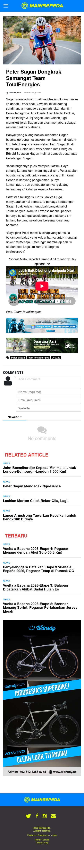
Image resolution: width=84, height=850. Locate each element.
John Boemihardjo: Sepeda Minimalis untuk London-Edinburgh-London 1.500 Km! (39, 469)
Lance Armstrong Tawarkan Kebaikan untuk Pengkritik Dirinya (39, 517)
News (6, 463)
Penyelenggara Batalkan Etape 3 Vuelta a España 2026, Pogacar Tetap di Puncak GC (38, 568)
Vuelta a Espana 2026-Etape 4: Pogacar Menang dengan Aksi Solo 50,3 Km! (35, 550)
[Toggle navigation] (6, 6)
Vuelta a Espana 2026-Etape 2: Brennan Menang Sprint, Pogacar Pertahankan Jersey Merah (40, 607)
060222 (56, 357)
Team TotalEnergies (38, 357)
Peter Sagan (18, 357)
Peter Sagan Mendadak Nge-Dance (32, 486)
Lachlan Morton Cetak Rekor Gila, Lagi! (36, 500)
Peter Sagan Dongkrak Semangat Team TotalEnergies (33, 78)
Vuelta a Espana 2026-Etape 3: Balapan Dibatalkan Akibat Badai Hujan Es (35, 587)
